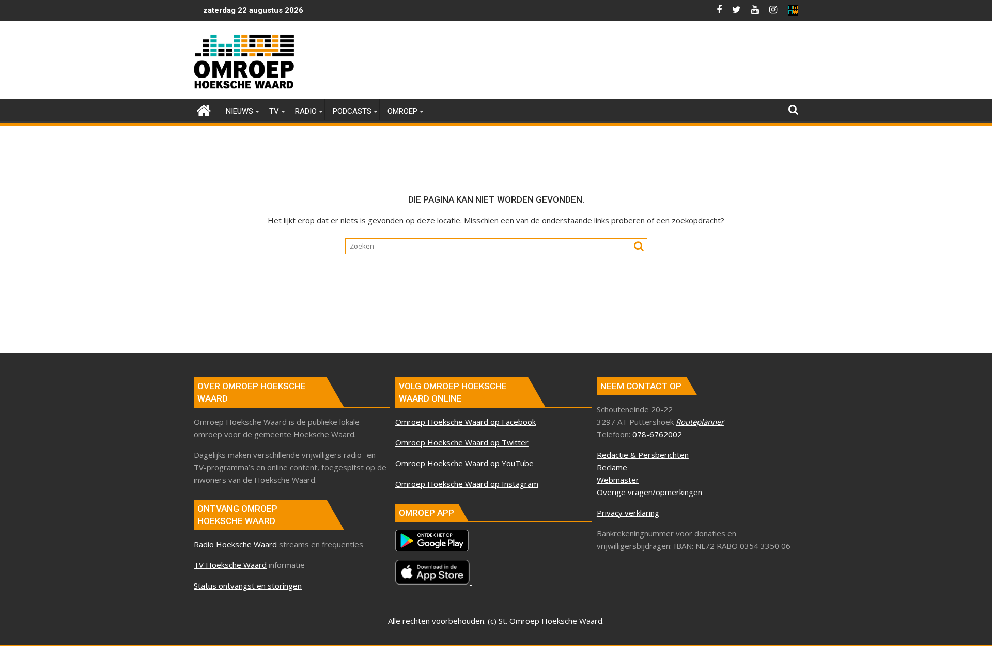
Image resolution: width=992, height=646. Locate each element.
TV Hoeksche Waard (230, 565)
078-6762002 (657, 434)
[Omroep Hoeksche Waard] (204, 109)
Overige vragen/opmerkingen (649, 492)
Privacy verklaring (628, 512)
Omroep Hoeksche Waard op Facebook (465, 422)
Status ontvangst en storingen (248, 585)
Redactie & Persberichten (643, 455)
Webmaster (618, 479)
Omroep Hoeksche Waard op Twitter (462, 442)
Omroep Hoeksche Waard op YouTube (464, 463)
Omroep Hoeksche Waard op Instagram (466, 484)
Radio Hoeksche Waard (235, 544)
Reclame (612, 467)
